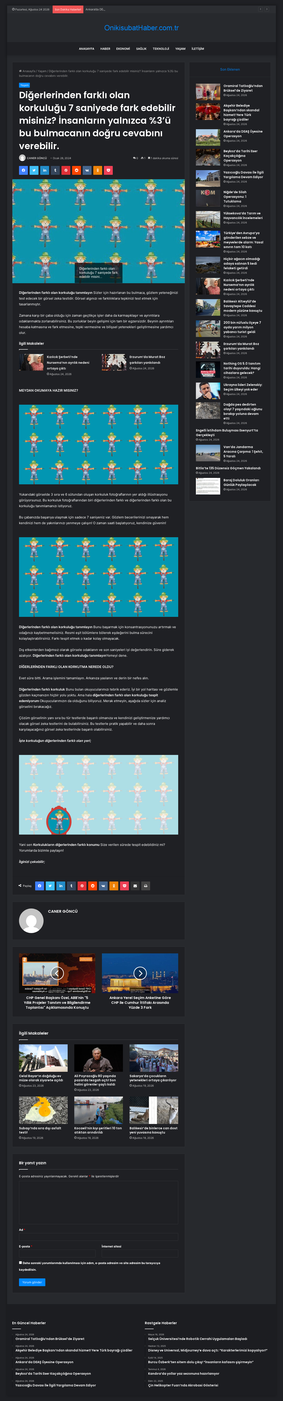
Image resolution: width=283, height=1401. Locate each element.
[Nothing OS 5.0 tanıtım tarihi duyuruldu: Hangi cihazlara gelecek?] (208, 369)
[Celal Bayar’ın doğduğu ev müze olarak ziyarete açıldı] (43, 1058)
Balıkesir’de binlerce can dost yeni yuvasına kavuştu (154, 1130)
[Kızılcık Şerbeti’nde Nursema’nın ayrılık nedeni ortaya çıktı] (31, 362)
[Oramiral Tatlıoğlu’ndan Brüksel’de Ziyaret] (208, 92)
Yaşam (180, 48)
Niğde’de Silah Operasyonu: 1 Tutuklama (235, 197)
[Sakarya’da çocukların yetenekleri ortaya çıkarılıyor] (154, 1058)
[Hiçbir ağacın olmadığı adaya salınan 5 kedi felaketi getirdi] (208, 265)
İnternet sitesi (111, 1246)
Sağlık (141, 48)
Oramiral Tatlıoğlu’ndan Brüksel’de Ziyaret (243, 88)
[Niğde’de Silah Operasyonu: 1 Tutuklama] (208, 198)
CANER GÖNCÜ (37, 158)
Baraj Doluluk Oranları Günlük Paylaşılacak (241, 482)
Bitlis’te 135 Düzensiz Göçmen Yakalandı (228, 468)
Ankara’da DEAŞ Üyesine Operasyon (110, 9)
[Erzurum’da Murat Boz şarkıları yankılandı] (114, 362)
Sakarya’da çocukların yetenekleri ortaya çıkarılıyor (153, 1078)
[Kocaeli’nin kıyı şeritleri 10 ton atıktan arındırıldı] (98, 1110)
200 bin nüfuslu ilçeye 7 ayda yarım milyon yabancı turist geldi (242, 327)
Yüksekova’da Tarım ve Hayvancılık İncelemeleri (243, 215)
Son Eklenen (230, 69)
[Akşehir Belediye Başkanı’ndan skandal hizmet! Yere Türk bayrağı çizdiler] (208, 111)
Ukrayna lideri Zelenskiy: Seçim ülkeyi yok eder (243, 387)
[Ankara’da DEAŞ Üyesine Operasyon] (208, 137)
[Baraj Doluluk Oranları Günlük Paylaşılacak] (208, 486)
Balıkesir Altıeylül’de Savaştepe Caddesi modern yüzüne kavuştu (243, 306)
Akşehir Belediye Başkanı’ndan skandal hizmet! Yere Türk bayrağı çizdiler (241, 112)
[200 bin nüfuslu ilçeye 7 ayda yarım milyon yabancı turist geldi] (208, 328)
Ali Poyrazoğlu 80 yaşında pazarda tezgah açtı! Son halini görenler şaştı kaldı (95, 1080)
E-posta (25, 1246)
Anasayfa (86, 48)
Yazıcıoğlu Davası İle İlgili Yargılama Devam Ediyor (244, 174)
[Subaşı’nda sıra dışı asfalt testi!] (43, 1110)
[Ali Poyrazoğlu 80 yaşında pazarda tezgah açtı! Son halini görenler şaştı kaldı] (98, 1058)
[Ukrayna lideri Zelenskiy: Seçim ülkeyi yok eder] (208, 391)
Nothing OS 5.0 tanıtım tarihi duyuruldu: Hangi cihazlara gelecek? (242, 368)
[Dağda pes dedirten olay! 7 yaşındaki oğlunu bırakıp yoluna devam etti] (208, 410)
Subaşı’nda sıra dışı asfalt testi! (40, 1130)
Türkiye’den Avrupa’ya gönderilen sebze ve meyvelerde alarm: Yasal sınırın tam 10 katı (243, 240)
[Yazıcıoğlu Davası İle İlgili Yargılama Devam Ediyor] (208, 178)
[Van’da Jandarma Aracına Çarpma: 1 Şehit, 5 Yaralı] (208, 453)
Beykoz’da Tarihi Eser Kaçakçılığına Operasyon (241, 156)
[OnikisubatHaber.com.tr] (141, 27)
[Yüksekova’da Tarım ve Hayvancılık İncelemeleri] (208, 219)
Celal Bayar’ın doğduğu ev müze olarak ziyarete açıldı (41, 1078)
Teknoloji (161, 48)
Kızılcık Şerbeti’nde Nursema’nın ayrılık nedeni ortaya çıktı (68, 363)
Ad (22, 1230)
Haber (105, 48)
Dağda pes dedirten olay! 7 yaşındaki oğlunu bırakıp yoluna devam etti (243, 411)
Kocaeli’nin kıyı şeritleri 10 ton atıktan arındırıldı (98, 1130)
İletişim (198, 48)
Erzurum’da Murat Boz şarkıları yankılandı (241, 346)
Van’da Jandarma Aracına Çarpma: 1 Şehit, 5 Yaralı (243, 451)
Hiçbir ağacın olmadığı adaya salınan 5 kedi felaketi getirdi (242, 263)
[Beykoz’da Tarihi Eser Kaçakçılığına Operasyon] (208, 157)
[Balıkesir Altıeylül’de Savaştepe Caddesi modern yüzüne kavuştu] (208, 307)
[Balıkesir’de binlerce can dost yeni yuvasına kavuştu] (154, 1110)
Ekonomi (123, 48)
